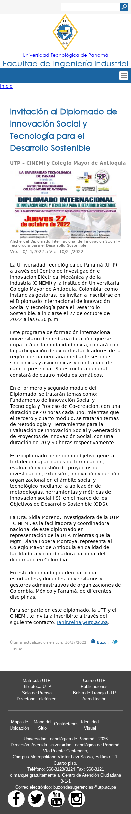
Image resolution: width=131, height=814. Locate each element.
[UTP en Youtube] (56, 798)
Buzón (102, 642)
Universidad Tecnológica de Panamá (65, 55)
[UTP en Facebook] (16, 798)
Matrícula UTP (37, 680)
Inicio (6, 86)
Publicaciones (94, 686)
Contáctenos (66, 724)
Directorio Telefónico (36, 698)
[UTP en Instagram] (76, 798)
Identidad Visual (90, 725)
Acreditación (94, 698)
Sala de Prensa (37, 692)
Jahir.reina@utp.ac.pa (82, 622)
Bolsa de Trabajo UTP (94, 692)
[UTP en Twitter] (36, 798)
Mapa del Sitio (42, 725)
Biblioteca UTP (36, 686)
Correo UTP (94, 680)
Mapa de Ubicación (19, 725)
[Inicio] (65, 33)
